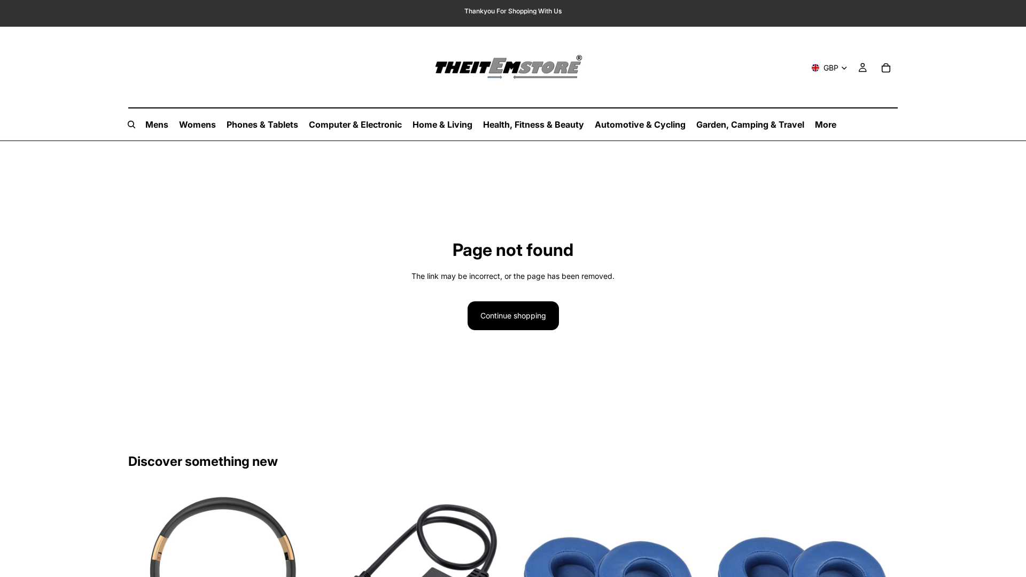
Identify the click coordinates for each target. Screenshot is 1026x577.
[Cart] (886, 68)
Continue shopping (513, 315)
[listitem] (826, 124)
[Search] (131, 124)
